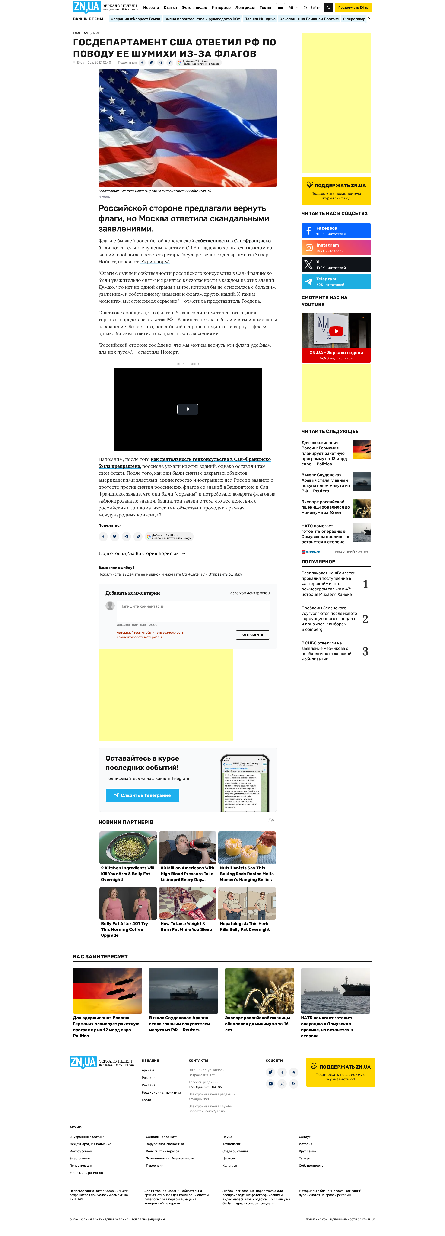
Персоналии (156, 1166)
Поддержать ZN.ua (353, 7)
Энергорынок (80, 1158)
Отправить (252, 635)
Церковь (229, 1158)
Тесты (265, 7)
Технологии (231, 1144)
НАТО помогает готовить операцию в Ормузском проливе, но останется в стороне (326, 533)
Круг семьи (308, 1151)
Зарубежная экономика (165, 1144)
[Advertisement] (166, 695)
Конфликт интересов (162, 1151)
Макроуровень (81, 1151)
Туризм (305, 1158)
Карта (146, 1100)
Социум (305, 1137)
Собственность (311, 1166)
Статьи (170, 7)
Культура (229, 1166)
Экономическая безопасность (170, 1158)
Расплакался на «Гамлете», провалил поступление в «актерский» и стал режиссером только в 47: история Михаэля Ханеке (329, 583)
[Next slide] (368, 19)
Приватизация (81, 1166)
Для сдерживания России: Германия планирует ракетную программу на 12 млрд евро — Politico (324, 453)
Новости (151, 7)
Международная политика (90, 1144)
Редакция (149, 1078)
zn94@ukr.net (199, 1099)
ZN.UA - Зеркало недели (336, 352)
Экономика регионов (86, 1173)
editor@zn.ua (215, 1111)
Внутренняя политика (87, 1137)
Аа (329, 7)
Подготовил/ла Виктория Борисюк (139, 553)
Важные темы (88, 19)
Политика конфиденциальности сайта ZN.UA (340, 1219)
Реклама (149, 1085)
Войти (315, 8)
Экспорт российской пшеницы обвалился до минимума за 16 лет (326, 507)
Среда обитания (235, 1151)
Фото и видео (194, 7)
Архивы (148, 1070)
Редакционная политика (161, 1093)
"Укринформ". (155, 261)
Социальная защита (162, 1137)
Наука (227, 1137)
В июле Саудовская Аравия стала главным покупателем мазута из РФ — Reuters (326, 482)
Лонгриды (245, 7)
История (305, 1144)
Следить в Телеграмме (146, 795)
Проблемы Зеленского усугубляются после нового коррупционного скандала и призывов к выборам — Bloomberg (329, 618)
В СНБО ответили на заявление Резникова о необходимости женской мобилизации (326, 651)
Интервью (221, 7)
